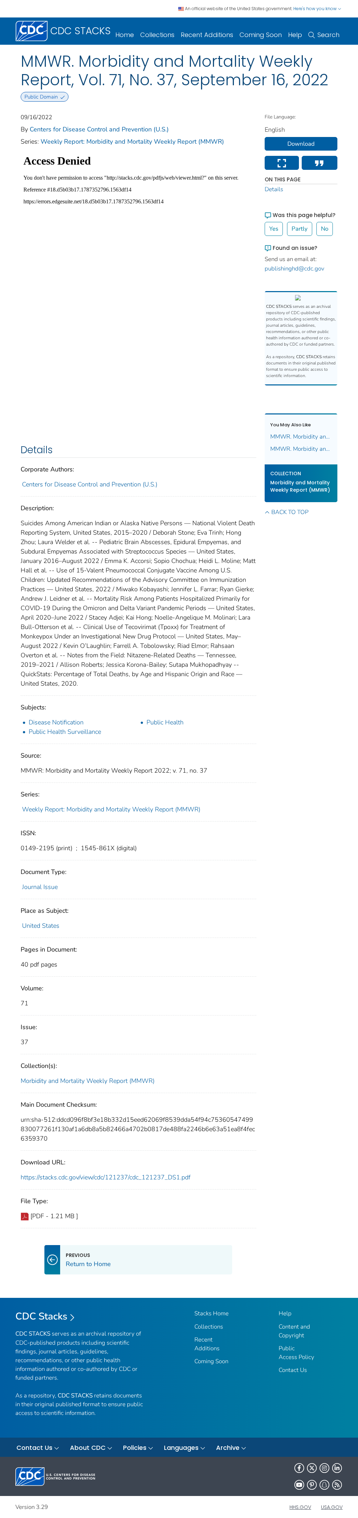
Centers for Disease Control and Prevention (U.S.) (99, 129)
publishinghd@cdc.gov (294, 269)
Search (328, 34)
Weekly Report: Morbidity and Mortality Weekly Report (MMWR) (132, 141)
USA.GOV (332, 1507)
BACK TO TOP (289, 512)
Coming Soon (260, 34)
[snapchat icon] (324, 1484)
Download (301, 144)
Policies (134, 1447)
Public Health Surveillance (65, 732)
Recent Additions (207, 34)
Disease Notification (56, 722)
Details (274, 189)
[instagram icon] (324, 1468)
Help (295, 34)
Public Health (165, 722)
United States (40, 925)
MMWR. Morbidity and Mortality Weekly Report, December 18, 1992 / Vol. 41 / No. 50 (301, 449)
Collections (157, 34)
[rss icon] (337, 1484)
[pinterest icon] (311, 1484)
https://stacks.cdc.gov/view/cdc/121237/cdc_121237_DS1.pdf (106, 1177)
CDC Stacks (41, 1316)
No (324, 229)
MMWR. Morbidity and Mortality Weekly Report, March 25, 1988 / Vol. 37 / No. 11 (301, 437)
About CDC (88, 1447)
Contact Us (293, 1370)
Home (124, 34)
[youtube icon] (299, 1484)
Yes (273, 229)
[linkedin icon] (337, 1468)
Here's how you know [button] (315, 9)
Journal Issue (40, 887)
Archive (227, 1447)
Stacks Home (211, 1313)
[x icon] (311, 1468)
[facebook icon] (299, 1468)
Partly (300, 229)
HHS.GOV (300, 1507)
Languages (181, 1447)
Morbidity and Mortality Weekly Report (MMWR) (88, 1081)
